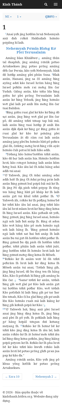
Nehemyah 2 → (46, 376)
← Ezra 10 (12, 376)
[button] (8, 16)
